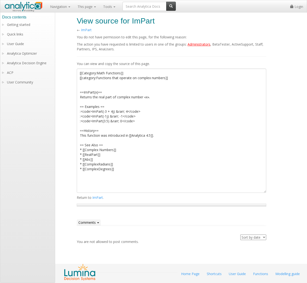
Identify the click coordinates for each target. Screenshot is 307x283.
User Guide (15, 43)
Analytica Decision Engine (27, 63)
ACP (10, 72)
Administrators (199, 44)
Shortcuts (214, 273)
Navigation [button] (59, 6)
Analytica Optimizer (22, 53)
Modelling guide (287, 273)
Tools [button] (108, 6)
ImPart (86, 30)
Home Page (190, 273)
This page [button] (85, 6)
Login (298, 6)
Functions (260, 273)
